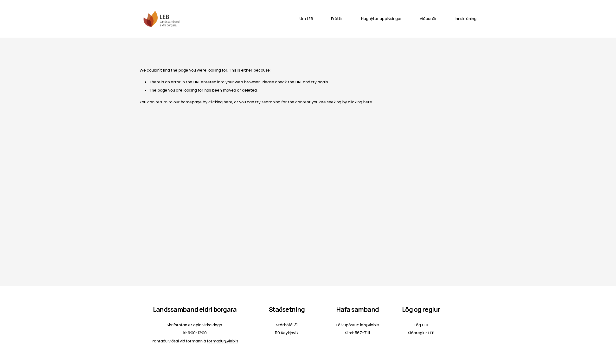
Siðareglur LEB (421, 333)
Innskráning (465, 18)
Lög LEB (421, 325)
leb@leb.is (369, 325)
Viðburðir (428, 18)
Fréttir (337, 18)
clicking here (220, 102)
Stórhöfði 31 (287, 325)
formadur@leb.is (222, 341)
